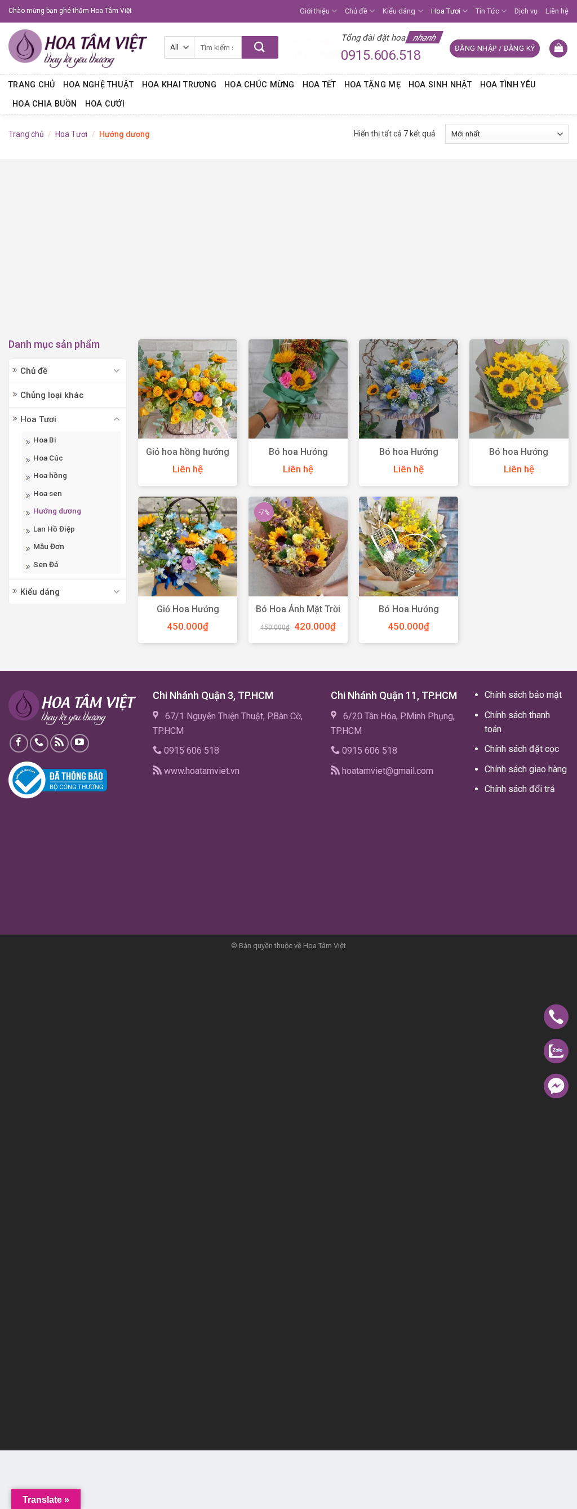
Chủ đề (356, 11)
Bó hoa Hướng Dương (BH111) (409, 457)
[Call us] (39, 743)
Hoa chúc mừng (259, 85)
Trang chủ (31, 85)
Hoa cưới (105, 104)
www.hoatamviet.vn (201, 770)
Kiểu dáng (399, 11)
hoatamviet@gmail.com (387, 770)
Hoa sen (47, 493)
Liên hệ (557, 11)
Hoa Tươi (445, 11)
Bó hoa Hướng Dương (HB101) (519, 457)
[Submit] (260, 47)
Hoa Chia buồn (44, 104)
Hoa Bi (44, 439)
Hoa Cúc (48, 457)
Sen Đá (45, 564)
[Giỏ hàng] (558, 48)
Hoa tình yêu (508, 85)
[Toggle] (117, 370)
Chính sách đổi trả (520, 789)
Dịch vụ (526, 11)
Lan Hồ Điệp (54, 528)
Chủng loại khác (52, 395)
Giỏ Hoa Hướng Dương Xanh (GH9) (188, 615)
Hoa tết (319, 85)
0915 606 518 (191, 750)
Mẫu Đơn (48, 546)
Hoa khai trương (179, 85)
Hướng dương (57, 510)
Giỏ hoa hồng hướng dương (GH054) (187, 457)
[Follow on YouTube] (79, 743)
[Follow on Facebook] (19, 743)
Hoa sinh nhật (440, 85)
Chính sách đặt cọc (522, 749)
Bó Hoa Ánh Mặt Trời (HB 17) (298, 615)
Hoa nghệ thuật (98, 85)
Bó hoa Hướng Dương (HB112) (298, 457)
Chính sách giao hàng (526, 769)
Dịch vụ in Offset (506, 814)
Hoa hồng (50, 475)
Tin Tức (487, 11)
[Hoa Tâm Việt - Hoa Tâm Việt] (77, 48)
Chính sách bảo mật (523, 694)
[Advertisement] (288, 238)
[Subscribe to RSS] (59, 743)
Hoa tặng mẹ (372, 85)
